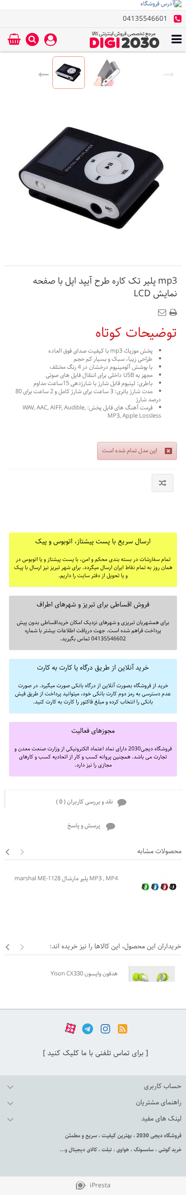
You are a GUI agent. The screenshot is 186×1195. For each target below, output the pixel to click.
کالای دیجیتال (82, 1149)
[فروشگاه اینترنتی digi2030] (124, 39)
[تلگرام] (87, 1028)
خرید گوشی (169, 1149)
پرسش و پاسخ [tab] (84, 826)
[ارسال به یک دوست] (164, 310)
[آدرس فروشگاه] (93, 5)
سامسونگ (143, 1149)
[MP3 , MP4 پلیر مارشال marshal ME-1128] (151, 887)
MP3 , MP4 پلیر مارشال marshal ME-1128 (66, 878)
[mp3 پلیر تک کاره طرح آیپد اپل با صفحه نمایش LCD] (68, 72)
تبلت (106, 1149)
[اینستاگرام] (105, 1028)
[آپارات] (70, 1028)
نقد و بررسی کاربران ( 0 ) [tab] (84, 802)
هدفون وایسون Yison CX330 (84, 974)
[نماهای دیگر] (43, 72)
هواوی (122, 1149)
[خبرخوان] (122, 1028)
